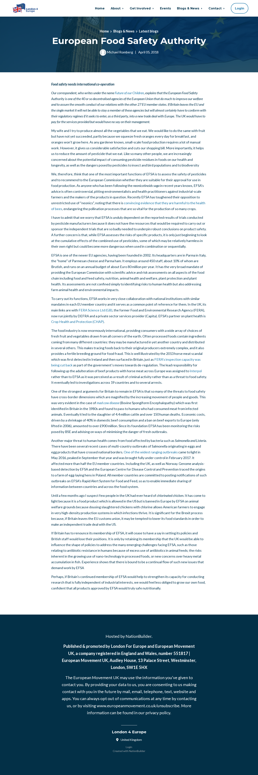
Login (239, 8)
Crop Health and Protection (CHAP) (77, 322)
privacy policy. (158, 712)
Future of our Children (129, 93)
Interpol (196, 371)
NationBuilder (137, 751)
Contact (215, 8)
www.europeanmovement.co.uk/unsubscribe (138, 705)
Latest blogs (148, 31)
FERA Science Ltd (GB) (95, 310)
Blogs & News (188, 8)
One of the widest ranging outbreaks (151, 452)
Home (100, 8)
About (116, 8)
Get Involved (141, 8)
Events (165, 8)
